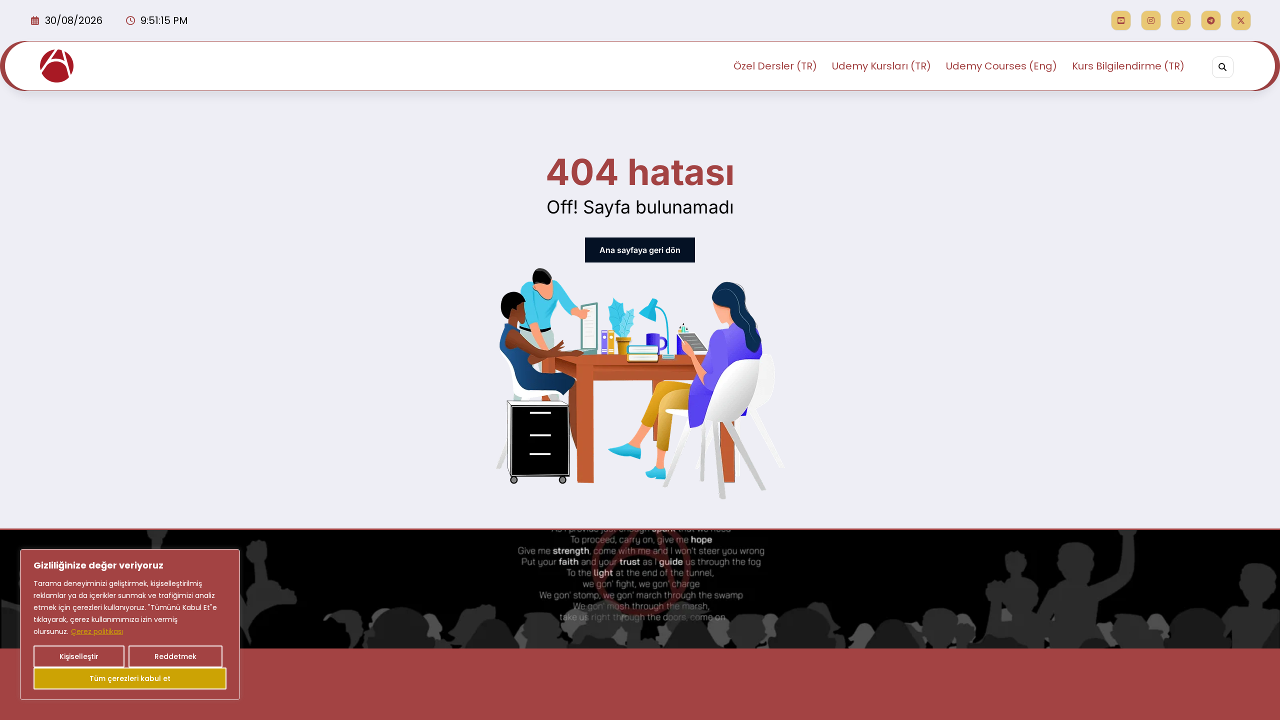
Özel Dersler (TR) (775, 66)
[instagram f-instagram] (1151, 20)
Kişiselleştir (79, 657)
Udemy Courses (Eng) (1001, 66)
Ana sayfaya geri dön (640, 250)
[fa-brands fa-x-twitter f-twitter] (1241, 20)
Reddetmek (175, 657)
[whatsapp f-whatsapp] (1181, 20)
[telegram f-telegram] (1211, 20)
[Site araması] (1223, 67)
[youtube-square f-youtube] (1121, 20)
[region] (130, 624)
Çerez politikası (97, 631)
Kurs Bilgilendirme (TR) (1128, 66)
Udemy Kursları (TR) (881, 66)
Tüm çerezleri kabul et (130, 679)
